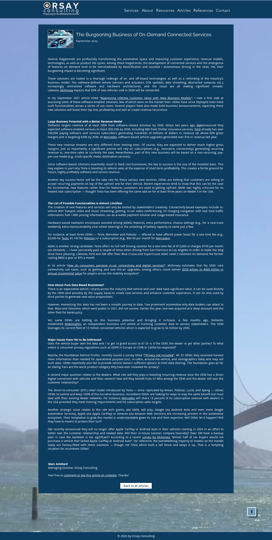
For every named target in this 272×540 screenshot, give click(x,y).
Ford (198, 129)
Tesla (65, 238)
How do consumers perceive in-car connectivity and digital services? (116, 265)
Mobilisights (73, 324)
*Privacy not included (158, 355)
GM (199, 125)
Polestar (89, 238)
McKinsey (66, 90)
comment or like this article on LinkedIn (90, 475)
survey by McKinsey (156, 437)
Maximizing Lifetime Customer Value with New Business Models (146, 98)
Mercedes (110, 137)
